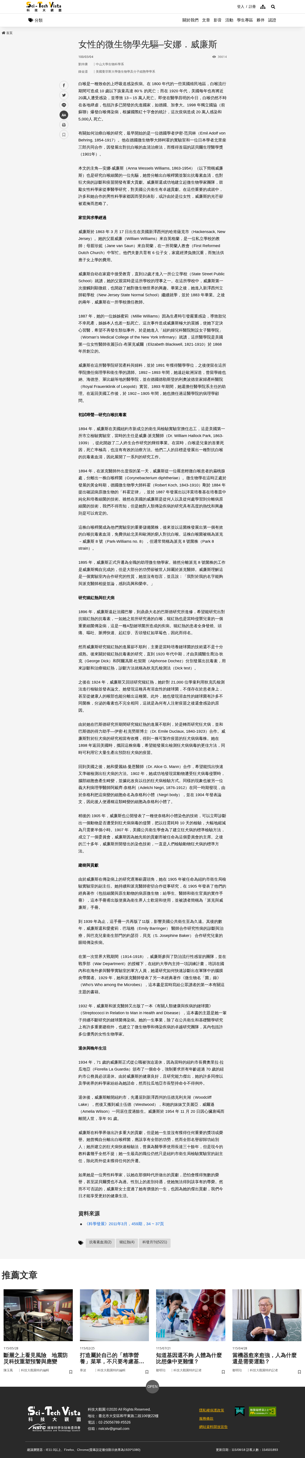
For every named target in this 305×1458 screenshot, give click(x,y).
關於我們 (190, 20)
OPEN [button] (152, 1387)
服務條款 (206, 1418)
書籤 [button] (63, 134)
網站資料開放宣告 (213, 1427)
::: (234, 6)
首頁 (9, 33)
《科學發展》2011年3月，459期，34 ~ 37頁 (124, 1224)
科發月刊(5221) (154, 1242)
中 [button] (64, 115)
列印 (63, 124)
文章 (206, 20)
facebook (64, 85)
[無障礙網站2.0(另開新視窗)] (262, 1411)
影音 (218, 20)
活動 (229, 20)
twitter (64, 95)
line (62, 105)
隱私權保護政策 (211, 1410)
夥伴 (261, 20)
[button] (273, 6)
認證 (272, 20)
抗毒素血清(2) (100, 1242)
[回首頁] (44, 6)
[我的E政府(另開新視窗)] (239, 1411)
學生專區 (245, 20)
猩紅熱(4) (126, 1242)
